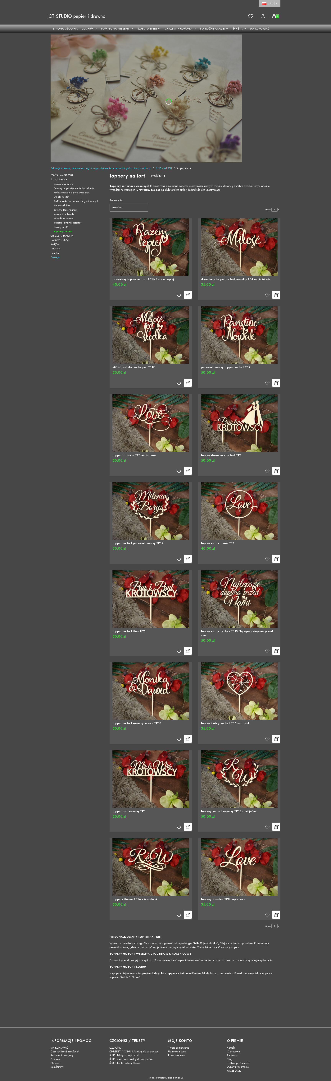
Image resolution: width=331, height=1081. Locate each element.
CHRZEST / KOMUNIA (62, 236)
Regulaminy (57, 1067)
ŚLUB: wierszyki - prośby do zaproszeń (130, 1059)
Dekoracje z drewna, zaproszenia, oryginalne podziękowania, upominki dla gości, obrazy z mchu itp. (101, 168)
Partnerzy (232, 1055)
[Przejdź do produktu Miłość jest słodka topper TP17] (150, 335)
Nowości (55, 253)
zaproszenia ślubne (63, 184)
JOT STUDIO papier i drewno (77, 16)
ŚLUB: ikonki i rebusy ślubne (124, 1063)
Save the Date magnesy (65, 210)
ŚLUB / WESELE (164, 168)
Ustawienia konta (177, 1051)
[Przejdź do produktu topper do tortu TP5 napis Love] (150, 423)
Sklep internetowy (164, 1077)
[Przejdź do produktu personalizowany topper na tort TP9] (239, 335)
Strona (268, 209)
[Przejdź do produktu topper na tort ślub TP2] (150, 599)
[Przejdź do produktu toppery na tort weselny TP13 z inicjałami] (239, 779)
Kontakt (231, 1048)
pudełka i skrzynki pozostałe (68, 222)
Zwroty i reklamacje (238, 1067)
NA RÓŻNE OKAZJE (60, 240)
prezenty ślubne (62, 205)
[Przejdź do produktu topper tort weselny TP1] (150, 779)
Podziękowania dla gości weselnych (71, 192)
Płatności (56, 1063)
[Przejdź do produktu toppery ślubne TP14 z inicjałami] (150, 867)
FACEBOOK (234, 1071)
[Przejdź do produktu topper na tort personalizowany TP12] (150, 511)
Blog (229, 1059)
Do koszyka (188, 295)
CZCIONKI (115, 1048)
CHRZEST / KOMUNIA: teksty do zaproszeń (133, 1051)
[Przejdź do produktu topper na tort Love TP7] (239, 511)
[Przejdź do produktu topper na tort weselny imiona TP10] (150, 691)
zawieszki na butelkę (64, 214)
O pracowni (233, 1051)
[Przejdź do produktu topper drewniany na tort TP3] (239, 423)
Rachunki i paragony (62, 1055)
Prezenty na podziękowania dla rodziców (74, 188)
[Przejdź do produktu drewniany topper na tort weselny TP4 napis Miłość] (239, 247)
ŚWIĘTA (55, 244)
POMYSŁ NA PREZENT (62, 175)
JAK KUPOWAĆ (59, 1048)
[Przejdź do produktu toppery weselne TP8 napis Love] (239, 867)
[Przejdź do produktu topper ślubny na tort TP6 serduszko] (239, 691)
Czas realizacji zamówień (65, 1051)
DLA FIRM (55, 248)
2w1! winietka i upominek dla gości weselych (76, 201)
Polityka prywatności (238, 1063)
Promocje (55, 257)
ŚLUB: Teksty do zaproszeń (124, 1055)
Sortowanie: (116, 200)
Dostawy (55, 1059)
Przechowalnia (176, 1055)
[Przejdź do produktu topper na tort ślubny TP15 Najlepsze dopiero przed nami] (239, 599)
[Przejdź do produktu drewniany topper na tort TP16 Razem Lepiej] (150, 247)
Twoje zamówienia (178, 1048)
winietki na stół (61, 197)
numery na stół (61, 227)
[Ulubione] (250, 16)
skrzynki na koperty (63, 218)
